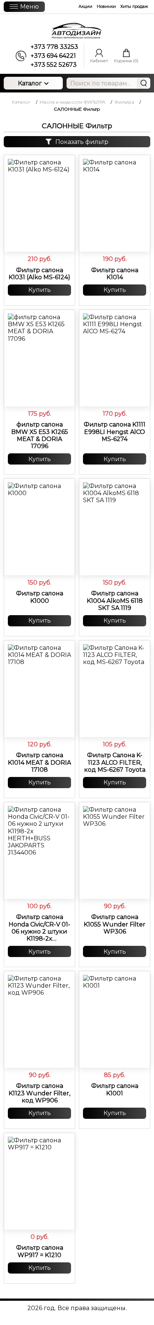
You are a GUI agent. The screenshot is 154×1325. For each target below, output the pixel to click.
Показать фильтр (81, 141)
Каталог (30, 83)
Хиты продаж (134, 6)
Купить (39, 289)
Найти (143, 83)
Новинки (106, 6)
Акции (85, 6)
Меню (29, 6)
